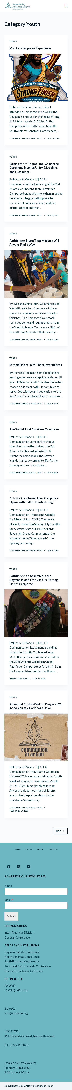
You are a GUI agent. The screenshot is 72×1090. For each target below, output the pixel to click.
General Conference (17, 937)
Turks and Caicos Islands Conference (27, 966)
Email (9, 899)
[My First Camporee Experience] (36, 78)
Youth (13, 41)
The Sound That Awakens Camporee (34, 429)
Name (8, 885)
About (28, 849)
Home (18, 849)
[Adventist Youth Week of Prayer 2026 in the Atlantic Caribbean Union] (36, 737)
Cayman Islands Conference (22, 952)
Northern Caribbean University (23, 971)
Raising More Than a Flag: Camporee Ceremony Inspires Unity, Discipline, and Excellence (34, 168)
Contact (52, 849)
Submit (11, 916)
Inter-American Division (19, 932)
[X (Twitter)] (18, 866)
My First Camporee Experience (30, 48)
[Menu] (66, 5)
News (40, 849)
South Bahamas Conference (21, 961)
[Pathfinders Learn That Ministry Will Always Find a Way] (36, 274)
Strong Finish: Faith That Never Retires (35, 365)
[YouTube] (28, 866)
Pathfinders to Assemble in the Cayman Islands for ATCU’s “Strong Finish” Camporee (33, 580)
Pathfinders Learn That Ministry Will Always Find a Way (34, 242)
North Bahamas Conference (22, 956)
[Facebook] (8, 866)
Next (59, 831)
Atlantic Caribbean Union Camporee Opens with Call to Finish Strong (33, 500)
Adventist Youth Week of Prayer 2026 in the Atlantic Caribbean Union (35, 706)
